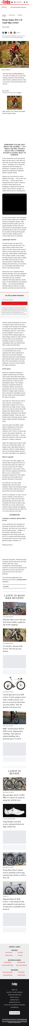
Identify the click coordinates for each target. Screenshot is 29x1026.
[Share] (3, 33)
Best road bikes (7, 962)
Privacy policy (14, 997)
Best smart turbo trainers (7, 965)
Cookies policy (14, 999)
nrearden (6, 90)
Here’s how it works (19, 37)
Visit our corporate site (22, 1019)
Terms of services (20, 307)
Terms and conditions (14, 994)
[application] (14, 202)
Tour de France (8, 952)
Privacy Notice (21, 309)
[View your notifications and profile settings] (12, 2)
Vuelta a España (8, 955)
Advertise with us (14, 1002)
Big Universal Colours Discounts (18, 7)
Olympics (20, 955)
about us (14, 989)
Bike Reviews (12, 15)
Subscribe (19, 2)
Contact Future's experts (14, 992)
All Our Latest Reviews (7, 972)
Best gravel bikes (21, 962)
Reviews (4, 15)
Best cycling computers (21, 965)
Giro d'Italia (20, 952)
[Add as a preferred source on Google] (14, 1013)
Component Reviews (7, 975)
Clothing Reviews (21, 975)
